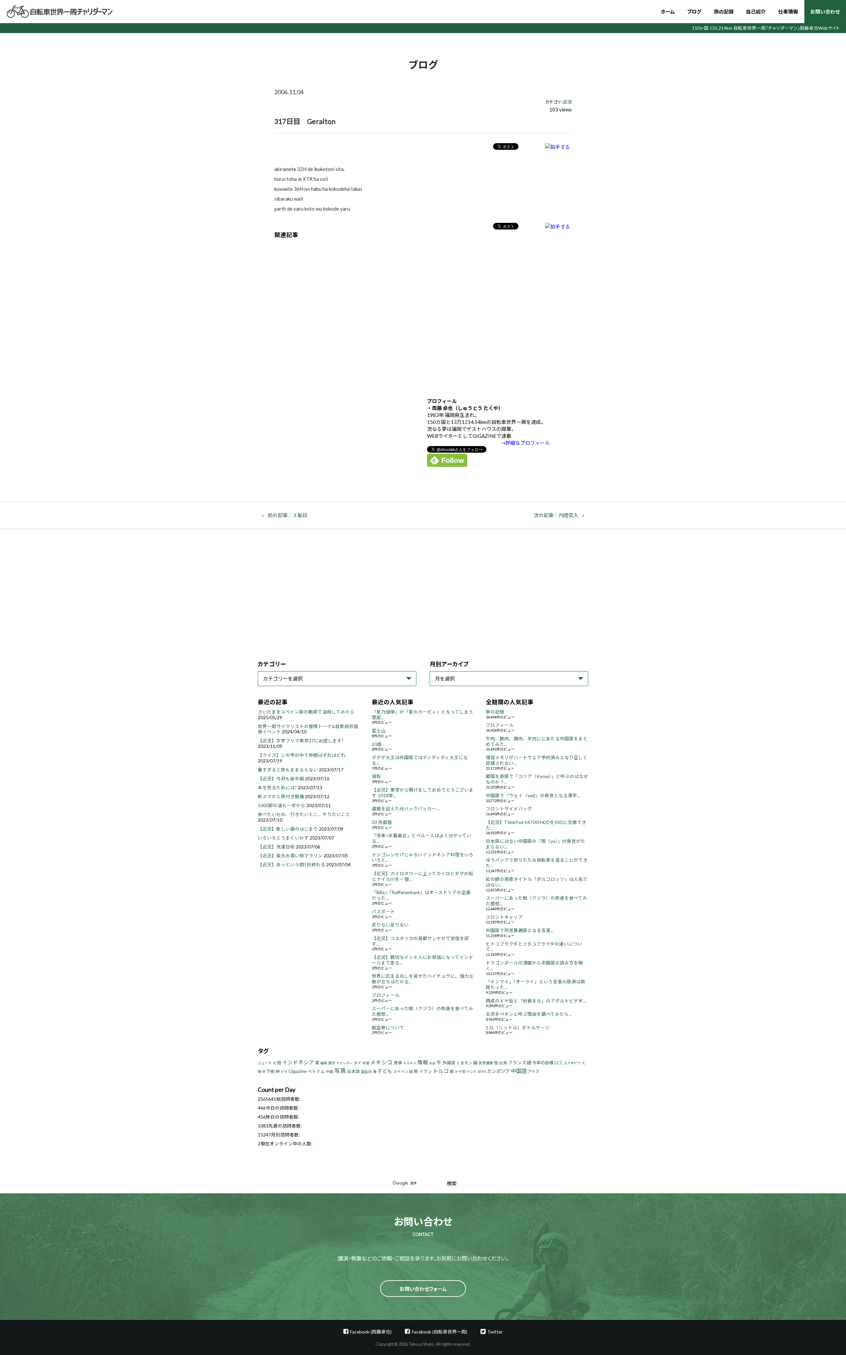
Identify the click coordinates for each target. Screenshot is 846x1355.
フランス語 (519, 1062)
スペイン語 (403, 1071)
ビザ (284, 1072)
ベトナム (316, 1071)
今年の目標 (543, 1062)
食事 (398, 1062)
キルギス (409, 1063)
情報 (422, 1062)
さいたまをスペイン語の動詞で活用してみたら (306, 712)
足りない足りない (390, 924)
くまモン (464, 1062)
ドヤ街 (460, 1071)
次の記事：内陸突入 (556, 515)
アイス (533, 1071)
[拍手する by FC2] (557, 146)
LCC (559, 1062)
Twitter (495, 1331)
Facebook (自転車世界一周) (439, 1331)
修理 (366, 1063)
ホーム (668, 12)
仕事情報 (788, 12)
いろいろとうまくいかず (283, 838)
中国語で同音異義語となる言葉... (520, 930)
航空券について (388, 1027)
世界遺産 (486, 1063)
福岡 (323, 1063)
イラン (425, 1071)
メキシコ (381, 1062)
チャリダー (344, 1063)
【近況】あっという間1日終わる (291, 864)
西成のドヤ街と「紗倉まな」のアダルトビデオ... (536, 1001)
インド (472, 1072)
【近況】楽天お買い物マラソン (290, 855)
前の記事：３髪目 (287, 515)
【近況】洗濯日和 (276, 846)
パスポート (383, 911)
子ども (384, 1071)
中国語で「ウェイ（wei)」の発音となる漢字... (533, 795)
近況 (567, 101)
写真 (340, 1070)
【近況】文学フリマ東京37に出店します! (300, 740)
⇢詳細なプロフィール (525, 443)
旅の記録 (724, 12)
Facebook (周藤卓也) (371, 1331)
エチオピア (572, 1063)
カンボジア (498, 1071)
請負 (376, 776)
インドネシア (298, 1062)
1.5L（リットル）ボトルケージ (518, 1027)
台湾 (503, 1063)
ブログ (694, 12)
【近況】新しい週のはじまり (288, 829)
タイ (358, 1062)
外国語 (448, 1062)
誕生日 (366, 1071)
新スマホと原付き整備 (281, 796)
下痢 (271, 1071)
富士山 (379, 730)
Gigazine (297, 1071)
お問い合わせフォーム (423, 1289)
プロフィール (386, 995)
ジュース (265, 1063)
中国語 (519, 1071)
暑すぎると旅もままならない (288, 769)
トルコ (441, 1071)
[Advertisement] (423, 313)
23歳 (377, 744)
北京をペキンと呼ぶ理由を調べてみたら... (529, 1014)
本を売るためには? (277, 787)
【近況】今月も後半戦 (281, 778)
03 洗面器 (382, 822)
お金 (432, 1063)
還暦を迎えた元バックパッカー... (405, 808)
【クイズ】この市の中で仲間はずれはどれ (302, 755)
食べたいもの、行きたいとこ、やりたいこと (304, 814)
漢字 (331, 1063)
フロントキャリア (504, 917)
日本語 (353, 1071)
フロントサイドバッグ (509, 808)
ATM (482, 1071)
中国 (329, 1071)
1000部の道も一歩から (281, 805)
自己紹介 (756, 12)
